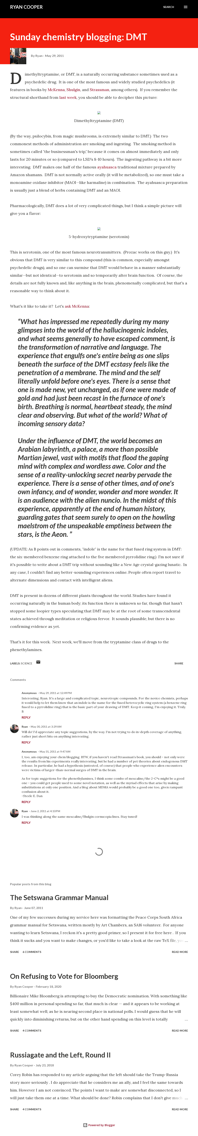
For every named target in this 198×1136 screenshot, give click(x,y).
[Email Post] (38, 663)
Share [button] (178, 663)
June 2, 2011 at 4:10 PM (45, 811)
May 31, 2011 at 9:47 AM (55, 751)
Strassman (99, 89)
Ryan (25, 726)
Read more (180, 951)
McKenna (56, 89)
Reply (26, 717)
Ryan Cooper (26, 7)
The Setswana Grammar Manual (59, 897)
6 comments (32, 951)
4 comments (32, 1030)
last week (68, 97)
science (26, 663)
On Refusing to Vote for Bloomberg (64, 976)
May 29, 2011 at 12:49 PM (56, 693)
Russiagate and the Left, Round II (60, 1055)
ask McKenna (77, 306)
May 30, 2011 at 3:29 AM (46, 726)
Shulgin (73, 89)
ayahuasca (107, 167)
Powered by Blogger (101, 1125)
